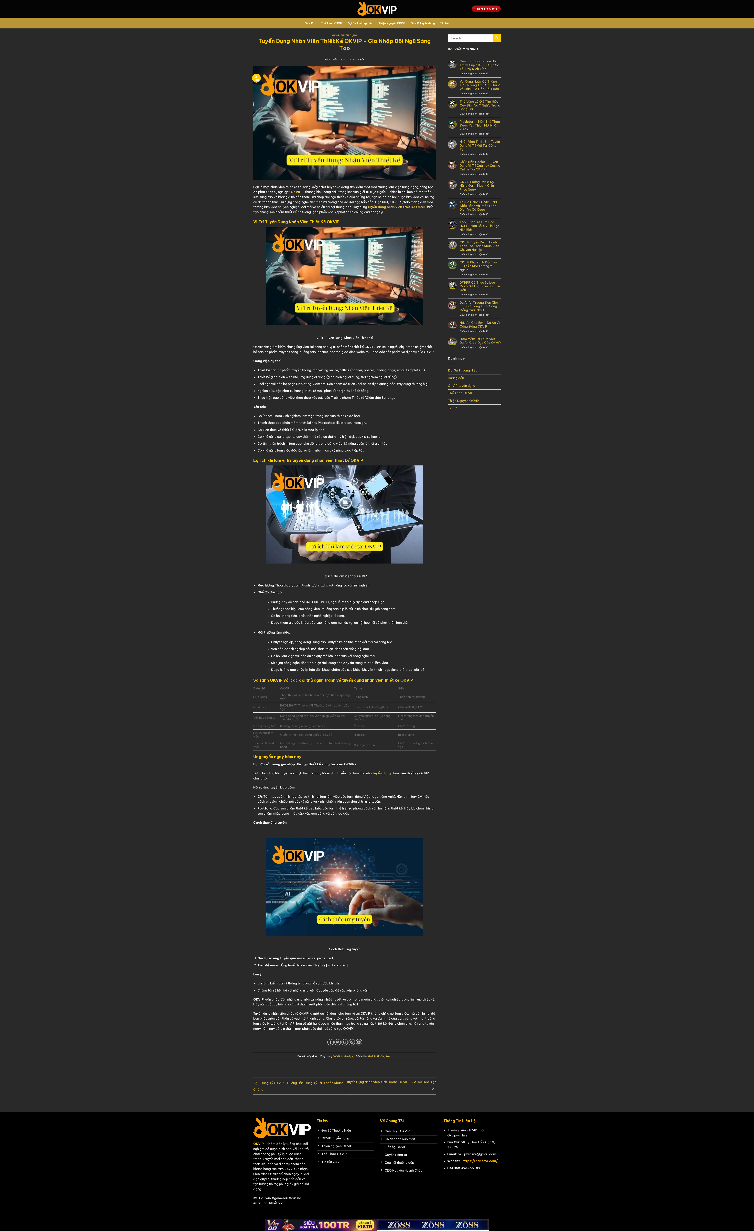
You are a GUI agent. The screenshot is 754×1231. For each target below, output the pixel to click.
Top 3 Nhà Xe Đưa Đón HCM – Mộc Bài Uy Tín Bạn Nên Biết (479, 225)
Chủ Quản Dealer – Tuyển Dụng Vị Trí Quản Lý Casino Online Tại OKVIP (480, 165)
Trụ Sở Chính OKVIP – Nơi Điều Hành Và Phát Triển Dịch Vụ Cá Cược (479, 205)
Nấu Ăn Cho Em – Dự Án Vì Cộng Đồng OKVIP (480, 324)
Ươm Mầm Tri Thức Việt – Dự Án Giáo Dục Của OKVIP (480, 341)
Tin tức (444, 23)
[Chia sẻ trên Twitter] (337, 1042)
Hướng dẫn (456, 378)
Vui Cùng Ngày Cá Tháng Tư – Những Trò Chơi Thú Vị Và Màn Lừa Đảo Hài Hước (480, 85)
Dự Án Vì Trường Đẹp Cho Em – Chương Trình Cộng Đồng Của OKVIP (479, 306)
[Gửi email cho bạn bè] (344, 1042)
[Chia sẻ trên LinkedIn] (359, 1042)
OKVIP (309, 23)
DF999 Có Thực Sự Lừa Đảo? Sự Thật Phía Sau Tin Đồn (480, 286)
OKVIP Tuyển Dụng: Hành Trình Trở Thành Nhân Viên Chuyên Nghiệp (479, 246)
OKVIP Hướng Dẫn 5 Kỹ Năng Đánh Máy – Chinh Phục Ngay (478, 185)
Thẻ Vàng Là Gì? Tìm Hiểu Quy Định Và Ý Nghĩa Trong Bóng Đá (480, 105)
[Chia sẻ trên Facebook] (330, 1042)
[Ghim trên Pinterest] (352, 1042)
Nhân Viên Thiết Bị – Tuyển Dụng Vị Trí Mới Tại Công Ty (480, 145)
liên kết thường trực (379, 1056)
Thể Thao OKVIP (332, 23)
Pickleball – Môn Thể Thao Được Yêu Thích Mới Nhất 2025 (480, 125)
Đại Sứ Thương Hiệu (360, 23)
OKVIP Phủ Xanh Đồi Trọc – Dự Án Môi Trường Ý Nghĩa (479, 266)
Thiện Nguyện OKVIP (391, 23)
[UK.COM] (377, 9)
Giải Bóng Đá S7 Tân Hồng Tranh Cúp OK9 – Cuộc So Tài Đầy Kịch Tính (480, 65)
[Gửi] (497, 38)
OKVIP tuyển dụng (344, 35)
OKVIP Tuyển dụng (423, 23)
